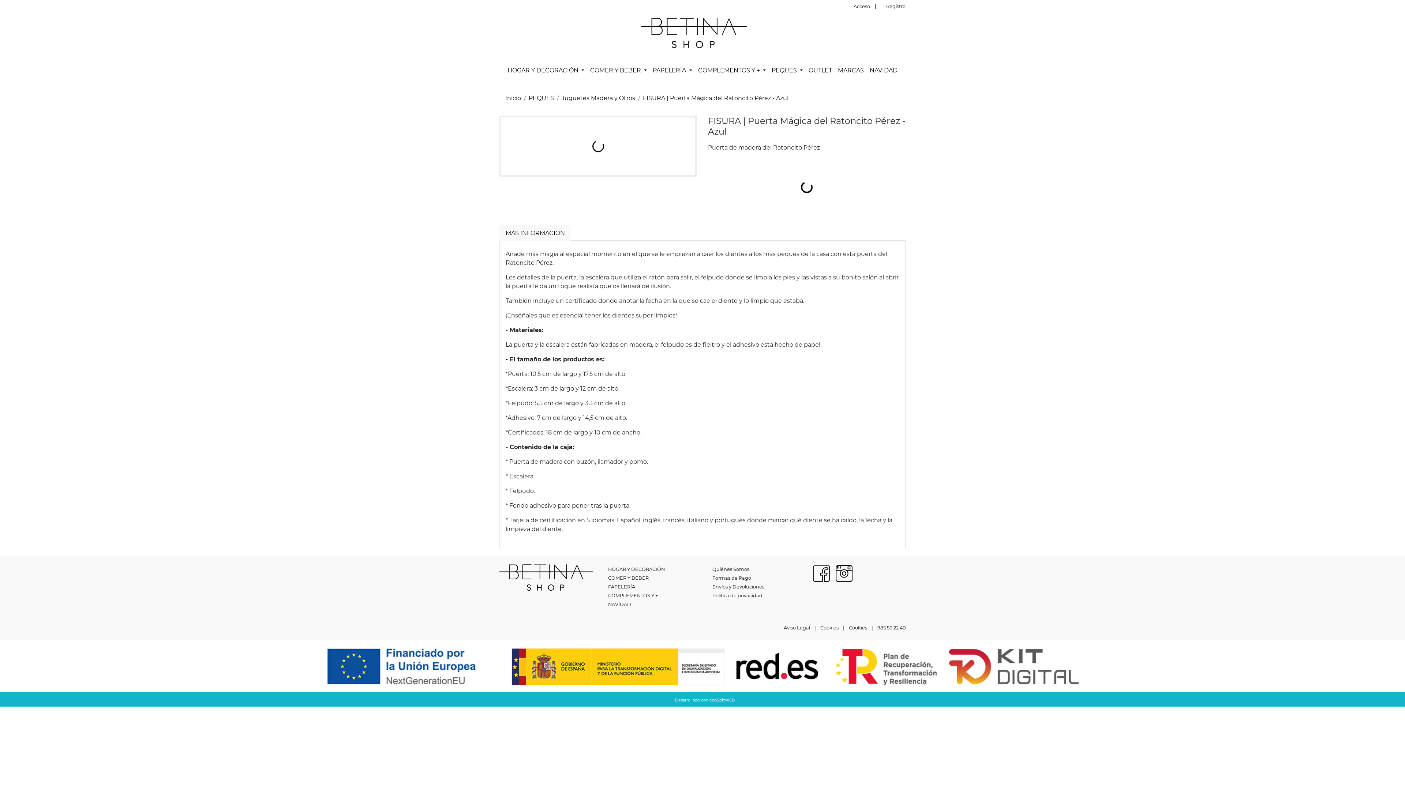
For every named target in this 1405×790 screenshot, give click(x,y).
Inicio (513, 98)
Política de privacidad (737, 595)
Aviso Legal (797, 628)
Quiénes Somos (730, 569)
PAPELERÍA (621, 587)
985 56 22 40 (891, 628)
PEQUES (541, 98)
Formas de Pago (731, 578)
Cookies (829, 628)
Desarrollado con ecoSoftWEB (704, 700)
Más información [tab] (535, 233)
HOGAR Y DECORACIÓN (636, 569)
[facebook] (821, 572)
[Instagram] (844, 572)
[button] (546, 70)
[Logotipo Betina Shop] (694, 32)
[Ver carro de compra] (903, 33)
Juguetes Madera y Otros (598, 98)
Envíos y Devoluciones (738, 587)
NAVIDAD (619, 604)
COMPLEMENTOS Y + (633, 595)
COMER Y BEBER (628, 578)
